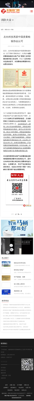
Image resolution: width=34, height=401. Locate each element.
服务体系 (3, 373)
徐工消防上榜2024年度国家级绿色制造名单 (15, 315)
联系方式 (3, 370)
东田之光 (24, 390)
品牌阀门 (5, 387)
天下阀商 (19, 385)
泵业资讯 (10, 390)
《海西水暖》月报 (6, 375)
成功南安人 (13, 387)
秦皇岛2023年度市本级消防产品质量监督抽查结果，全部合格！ (17, 329)
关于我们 (3, 367)
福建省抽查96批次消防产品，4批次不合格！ (15, 324)
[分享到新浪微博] (16, 214)
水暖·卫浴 (12, 385)
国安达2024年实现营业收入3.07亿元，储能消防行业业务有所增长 (17, 307)
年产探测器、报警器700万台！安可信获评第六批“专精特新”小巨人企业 (17, 313)
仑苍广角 (28, 387)
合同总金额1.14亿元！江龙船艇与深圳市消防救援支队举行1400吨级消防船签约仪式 (17, 318)
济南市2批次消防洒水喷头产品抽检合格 (14, 321)
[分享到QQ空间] (21, 214)
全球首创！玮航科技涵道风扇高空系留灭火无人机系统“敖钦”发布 (17, 304)
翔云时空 (17, 390)
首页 (2, 29)
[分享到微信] (19, 214)
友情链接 (4, 361)
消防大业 (6, 19)
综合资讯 (21, 387)
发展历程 (3, 378)
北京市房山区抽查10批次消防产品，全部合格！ (16, 326)
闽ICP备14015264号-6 (11, 395)
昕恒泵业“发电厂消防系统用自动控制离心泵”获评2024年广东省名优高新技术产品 (17, 310)
